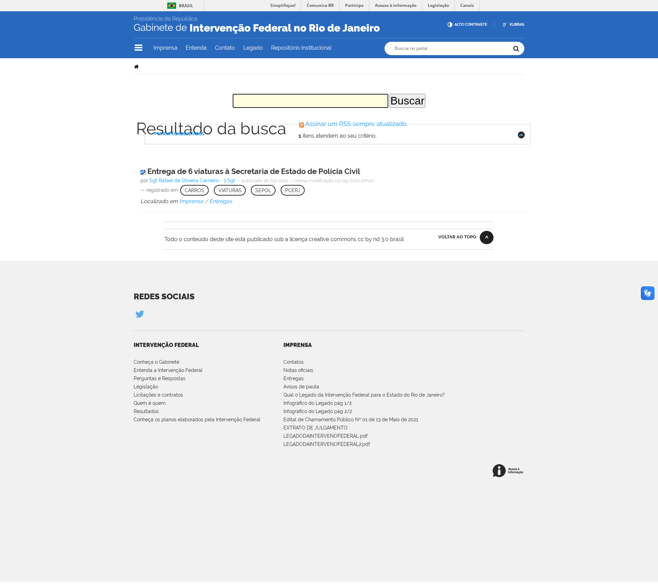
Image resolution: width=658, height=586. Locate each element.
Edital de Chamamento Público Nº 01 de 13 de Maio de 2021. (351, 419)
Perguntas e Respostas (159, 378)
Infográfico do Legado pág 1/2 (317, 403)
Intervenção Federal (166, 345)
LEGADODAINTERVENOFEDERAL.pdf (325, 436)
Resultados (146, 411)
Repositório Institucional (301, 48)
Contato (225, 48)
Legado (253, 48)
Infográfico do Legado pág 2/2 (317, 411)
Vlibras (516, 24)
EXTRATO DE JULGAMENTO (315, 428)
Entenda (196, 48)
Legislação (146, 386)
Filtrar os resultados (179, 134)
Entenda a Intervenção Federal (168, 370)
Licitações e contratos (158, 395)
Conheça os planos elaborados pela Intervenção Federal (197, 419)
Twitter (139, 314)
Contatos (293, 362)
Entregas (293, 378)
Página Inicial (137, 66)
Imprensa (166, 48)
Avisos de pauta (301, 386)
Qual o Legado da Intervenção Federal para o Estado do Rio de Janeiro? (364, 395)
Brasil (186, 6)
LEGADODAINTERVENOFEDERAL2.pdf (326, 444)
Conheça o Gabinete (156, 362)
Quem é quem (150, 403)
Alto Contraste (470, 24)
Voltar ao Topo (457, 236)
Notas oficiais (298, 370)
